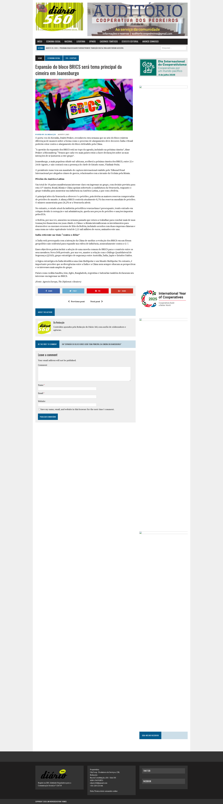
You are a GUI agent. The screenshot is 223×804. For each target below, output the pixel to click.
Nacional (68, 41)
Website (41, 401)
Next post (95, 301)
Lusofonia (80, 41)
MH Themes (63, 801)
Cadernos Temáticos (109, 41)
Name (41, 385)
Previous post (78, 301)
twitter (146, 770)
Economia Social (53, 41)
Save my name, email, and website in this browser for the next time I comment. (77, 409)
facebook (147, 781)
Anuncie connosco (150, 41)
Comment (42, 365)
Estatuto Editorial (130, 41)
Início (39, 41)
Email (40, 393)
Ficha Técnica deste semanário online (104, 791)
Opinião (92, 41)
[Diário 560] (59, 17)
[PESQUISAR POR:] (173, 47)
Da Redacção (50, 134)
